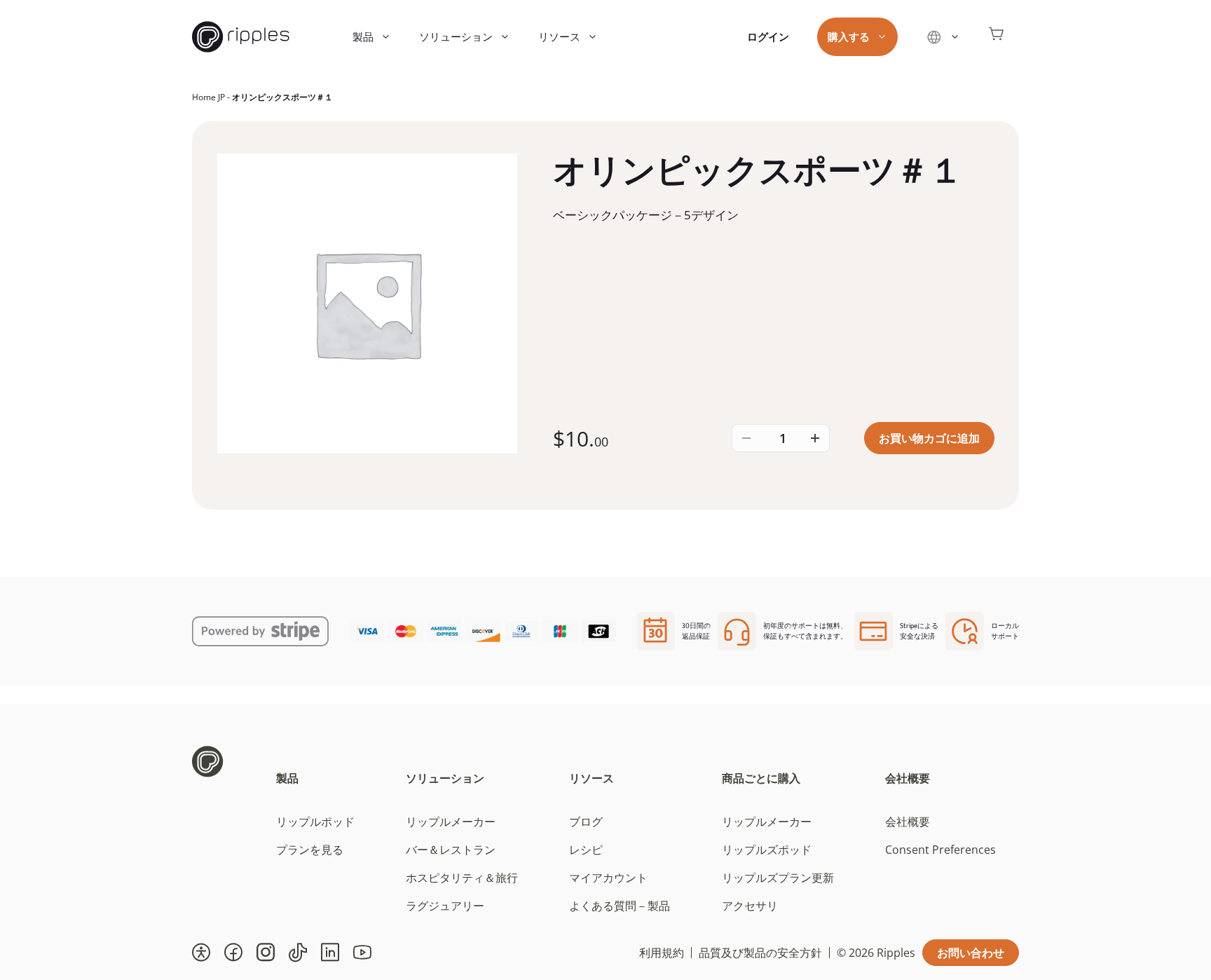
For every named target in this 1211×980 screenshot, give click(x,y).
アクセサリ (750, 905)
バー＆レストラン (450, 849)
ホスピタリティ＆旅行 (462, 877)
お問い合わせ (970, 952)
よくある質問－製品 (619, 905)
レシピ (586, 849)
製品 (363, 36)
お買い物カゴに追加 (929, 438)
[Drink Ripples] (240, 37)
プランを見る (309, 849)
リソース (559, 36)
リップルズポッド (767, 849)
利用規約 (661, 952)
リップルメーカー (450, 821)
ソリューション (456, 36)
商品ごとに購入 (761, 778)
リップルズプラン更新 (778, 877)
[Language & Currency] (943, 37)
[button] (201, 953)
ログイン (768, 36)
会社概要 (907, 778)
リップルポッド (315, 821)
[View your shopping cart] (996, 37)
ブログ (586, 821)
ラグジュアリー (445, 905)
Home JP (208, 97)
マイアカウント (608, 877)
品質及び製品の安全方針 (760, 952)
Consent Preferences (940, 849)
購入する (849, 36)
